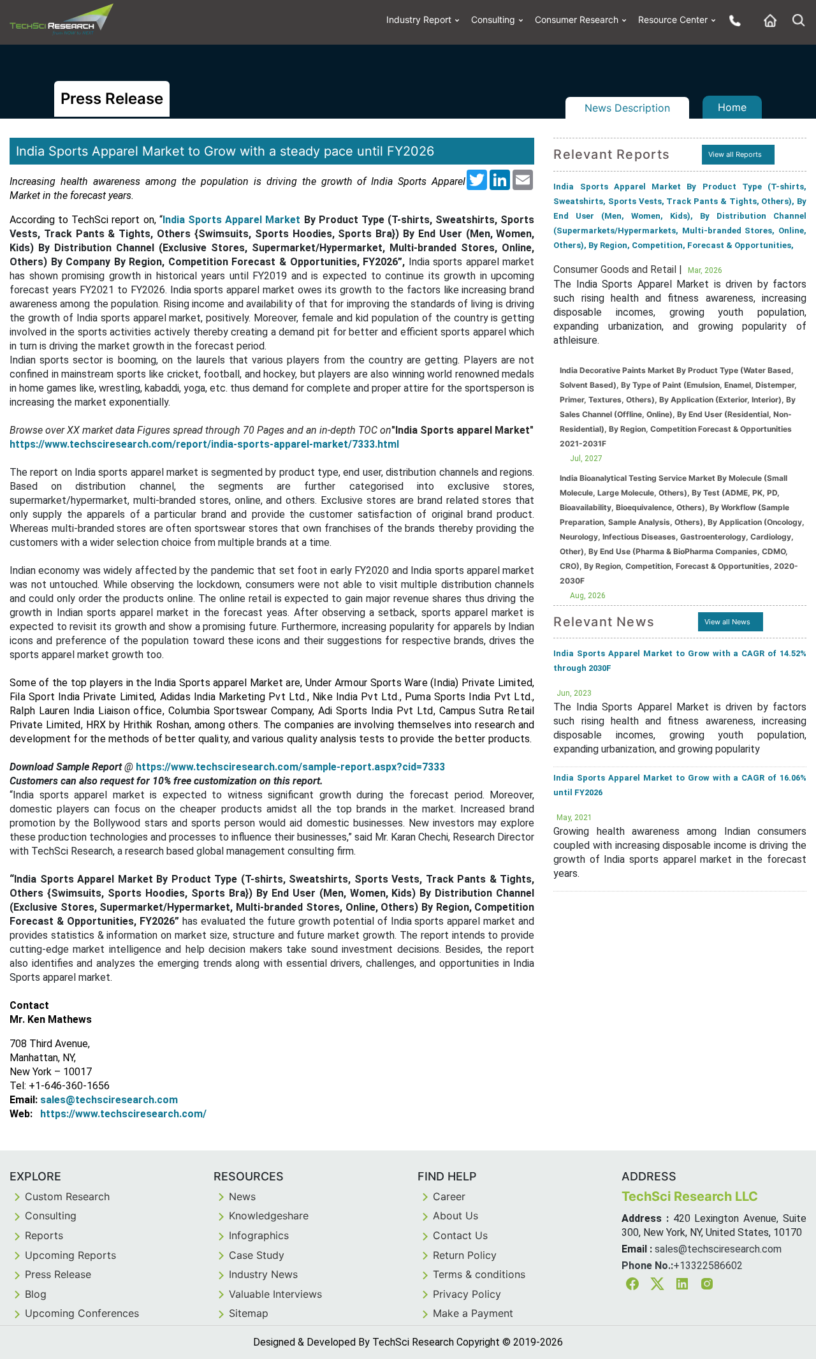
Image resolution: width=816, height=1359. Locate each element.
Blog (36, 1294)
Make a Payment (473, 1313)
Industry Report (418, 19)
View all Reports (735, 154)
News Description (627, 107)
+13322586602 (708, 1266)
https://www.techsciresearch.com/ (123, 1114)
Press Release (58, 1274)
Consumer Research (576, 19)
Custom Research (67, 1196)
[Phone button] (732, 20)
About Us (455, 1215)
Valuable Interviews (275, 1294)
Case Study (256, 1255)
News (242, 1196)
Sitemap (248, 1313)
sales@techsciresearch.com (718, 1249)
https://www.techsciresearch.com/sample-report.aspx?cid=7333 (290, 767)
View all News (727, 621)
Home (732, 107)
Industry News (263, 1274)
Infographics (259, 1235)
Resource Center (673, 19)
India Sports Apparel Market (232, 220)
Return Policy (465, 1255)
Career (449, 1196)
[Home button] (767, 20)
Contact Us (460, 1235)
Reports (44, 1235)
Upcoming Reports (70, 1255)
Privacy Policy (467, 1294)
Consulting (493, 19)
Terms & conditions (479, 1274)
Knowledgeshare (269, 1215)
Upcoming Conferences (82, 1313)
